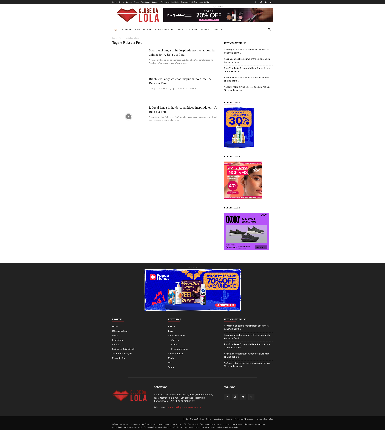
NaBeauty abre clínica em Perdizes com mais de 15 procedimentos (247, 88)
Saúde (217, 30)
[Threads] (270, 2)
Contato (155, 2)
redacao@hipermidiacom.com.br (184, 407)
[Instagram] (260, 2)
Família (175, 344)
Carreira (175, 340)
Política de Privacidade (170, 2)
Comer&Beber (162, 30)
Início (114, 38)
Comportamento (185, 30)
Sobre (136, 2)
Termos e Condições (189, 2)
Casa (170, 331)
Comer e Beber (175, 353)
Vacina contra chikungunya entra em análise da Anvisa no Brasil (247, 60)
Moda (204, 30)
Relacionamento (179, 349)
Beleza (124, 30)
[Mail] (265, 2)
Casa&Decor (141, 30)
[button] (269, 30)
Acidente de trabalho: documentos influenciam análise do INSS (246, 79)
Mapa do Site (204, 2)
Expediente (145, 2)
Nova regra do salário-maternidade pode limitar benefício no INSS (246, 51)
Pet (169, 362)
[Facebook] (255, 2)
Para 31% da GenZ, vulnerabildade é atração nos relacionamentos (247, 70)
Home (114, 2)
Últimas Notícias (125, 2)
